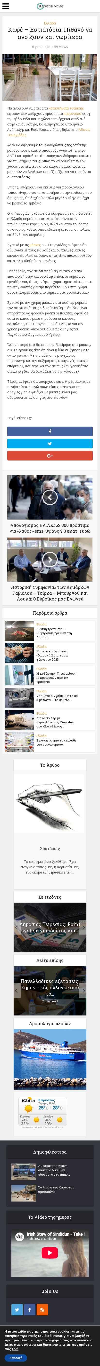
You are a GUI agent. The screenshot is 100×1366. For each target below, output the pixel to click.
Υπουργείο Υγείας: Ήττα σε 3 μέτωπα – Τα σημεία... (57, 698)
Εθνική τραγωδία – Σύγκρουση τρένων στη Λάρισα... (54, 633)
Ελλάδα (50, 23)
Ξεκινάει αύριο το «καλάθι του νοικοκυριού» (56, 742)
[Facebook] (29, 1309)
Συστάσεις (50, 848)
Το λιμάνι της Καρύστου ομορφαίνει (56, 1189)
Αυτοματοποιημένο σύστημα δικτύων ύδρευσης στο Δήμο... (54, 1170)
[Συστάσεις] (49, 804)
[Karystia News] (49, 5)
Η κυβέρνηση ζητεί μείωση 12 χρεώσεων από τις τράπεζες (56, 677)
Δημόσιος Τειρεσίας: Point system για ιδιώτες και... (49, 927)
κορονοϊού (72, 113)
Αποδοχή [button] (15, 1358)
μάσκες (35, 244)
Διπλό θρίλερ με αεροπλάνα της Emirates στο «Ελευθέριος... (55, 722)
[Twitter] (17, 1309)
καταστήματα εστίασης (66, 108)
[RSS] (42, 1309)
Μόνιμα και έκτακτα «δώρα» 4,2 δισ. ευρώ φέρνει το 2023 (52, 655)
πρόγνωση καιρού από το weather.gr (42, 1127)
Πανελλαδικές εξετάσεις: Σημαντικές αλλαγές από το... (49, 987)
